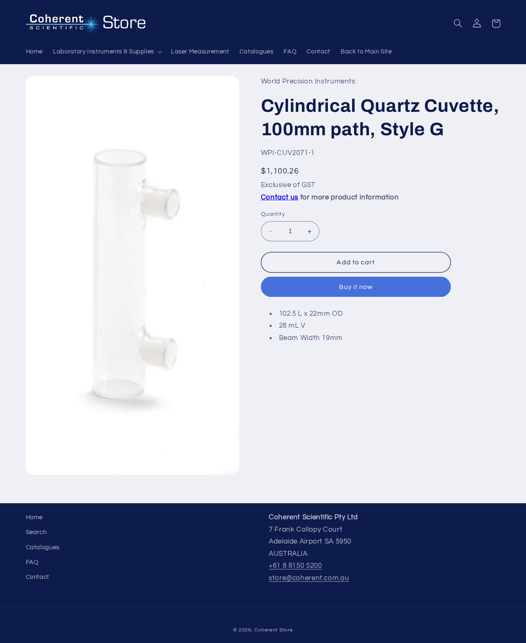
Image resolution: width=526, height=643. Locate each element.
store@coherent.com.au (309, 578)
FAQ (32, 562)
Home (34, 517)
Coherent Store (273, 630)
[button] (107, 52)
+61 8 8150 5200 (295, 565)
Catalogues (43, 547)
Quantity (273, 214)
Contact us (279, 197)
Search (36, 532)
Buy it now (356, 287)
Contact (37, 577)
